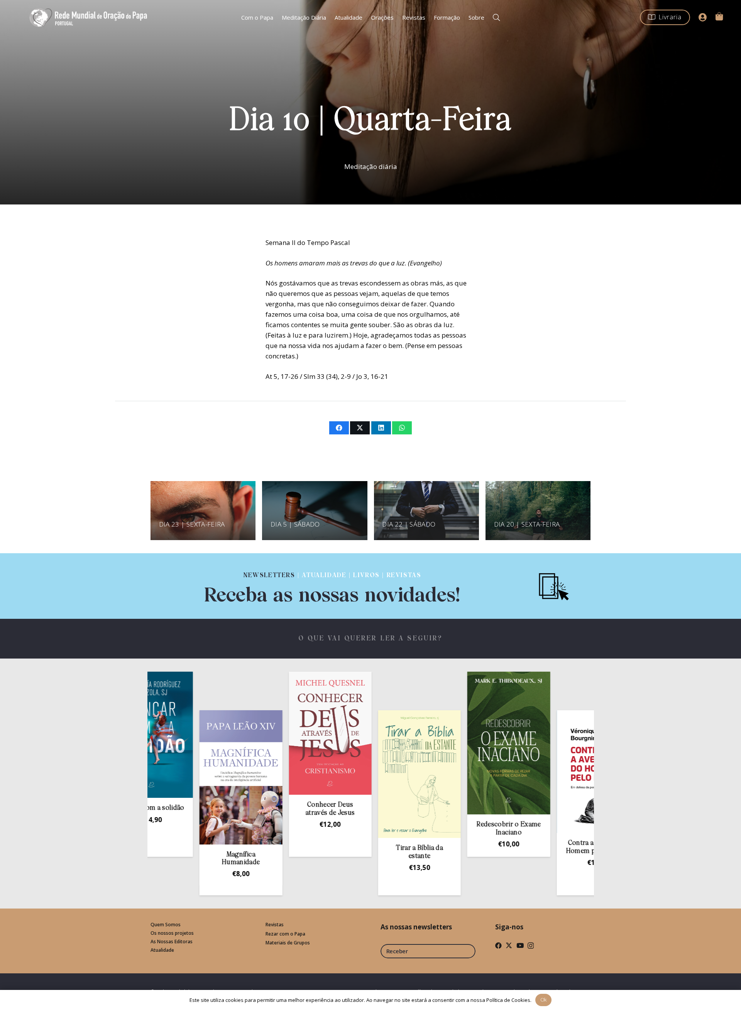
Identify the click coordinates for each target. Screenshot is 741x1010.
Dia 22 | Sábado (408, 524)
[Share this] (339, 427)
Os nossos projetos (172, 933)
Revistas (275, 924)
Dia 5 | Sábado (295, 524)
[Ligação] (332, 585)
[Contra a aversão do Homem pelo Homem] (550, 771)
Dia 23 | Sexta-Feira (192, 524)
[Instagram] (531, 945)
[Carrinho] (719, 16)
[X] (509, 945)
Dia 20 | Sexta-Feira (527, 524)
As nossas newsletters (416, 926)
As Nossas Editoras (172, 941)
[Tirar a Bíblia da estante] (371, 774)
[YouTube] (520, 945)
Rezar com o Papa (285, 934)
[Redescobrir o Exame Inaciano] (461, 743)
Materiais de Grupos (288, 942)
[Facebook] (498, 945)
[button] (496, 17)
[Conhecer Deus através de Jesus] (282, 733)
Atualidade (162, 950)
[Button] (703, 17)
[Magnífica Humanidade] (193, 777)
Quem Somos (166, 924)
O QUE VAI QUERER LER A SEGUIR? (370, 638)
